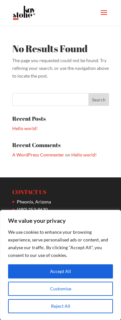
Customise (60, 288)
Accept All (60, 271)
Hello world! (25, 128)
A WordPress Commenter (38, 154)
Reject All (60, 306)
